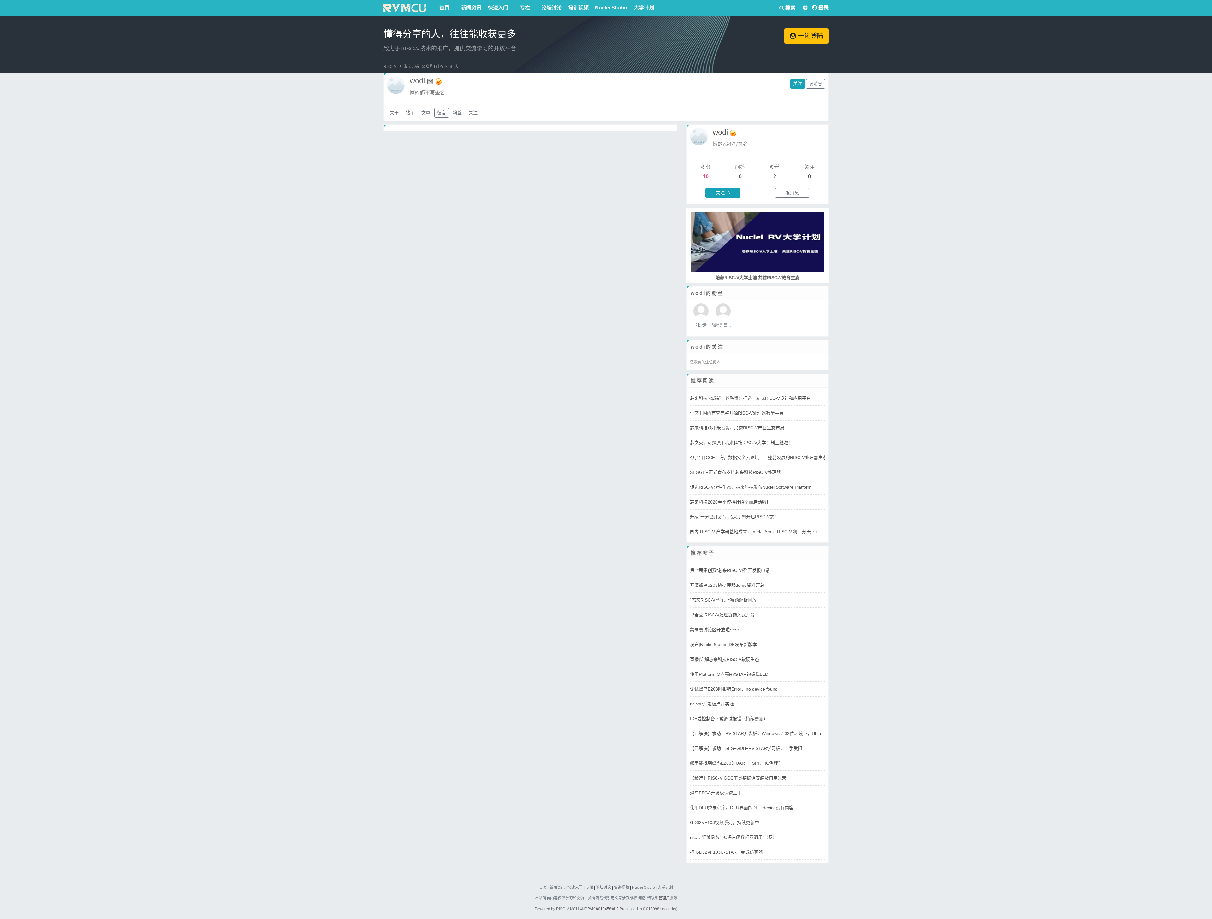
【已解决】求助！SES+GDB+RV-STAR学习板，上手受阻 (746, 748)
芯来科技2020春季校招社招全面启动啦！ (730, 501)
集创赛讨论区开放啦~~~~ (715, 629)
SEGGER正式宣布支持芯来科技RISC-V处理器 (735, 472)
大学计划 (644, 7)
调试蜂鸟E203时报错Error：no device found (734, 689)
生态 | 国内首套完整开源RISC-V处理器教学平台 (737, 412)
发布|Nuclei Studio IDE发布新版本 (723, 644)
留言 (441, 112)
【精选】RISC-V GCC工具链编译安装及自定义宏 (738, 778)
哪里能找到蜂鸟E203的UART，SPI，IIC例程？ (736, 763)
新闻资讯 (471, 7)
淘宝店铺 (411, 66)
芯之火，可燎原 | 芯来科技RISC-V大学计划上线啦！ (741, 442)
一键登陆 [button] (809, 35)
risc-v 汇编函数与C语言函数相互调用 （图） (733, 837)
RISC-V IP (392, 66)
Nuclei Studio (611, 7)
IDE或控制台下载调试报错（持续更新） (729, 718)
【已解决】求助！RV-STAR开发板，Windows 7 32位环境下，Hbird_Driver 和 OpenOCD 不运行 (784, 733)
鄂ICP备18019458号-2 (599, 909)
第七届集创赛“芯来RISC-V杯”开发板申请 (730, 570)
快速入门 (498, 7)
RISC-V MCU (567, 909)
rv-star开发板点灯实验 (712, 703)
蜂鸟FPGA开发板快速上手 (716, 792)
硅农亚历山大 (447, 66)
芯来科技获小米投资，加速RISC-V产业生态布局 (737, 427)
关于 (394, 112)
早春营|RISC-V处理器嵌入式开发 (722, 614)
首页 (444, 7)
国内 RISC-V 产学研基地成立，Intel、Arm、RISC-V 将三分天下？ (755, 531)
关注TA (723, 192)
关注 (797, 83)
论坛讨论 (552, 7)
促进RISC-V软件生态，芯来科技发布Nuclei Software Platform (750, 487)
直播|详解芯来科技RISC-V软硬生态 (724, 659)
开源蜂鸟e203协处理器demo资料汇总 (727, 585)
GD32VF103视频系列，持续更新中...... (728, 822)
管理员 (664, 898)
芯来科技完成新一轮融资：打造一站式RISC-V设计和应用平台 (750, 398)
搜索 (789, 7)
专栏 (525, 7)
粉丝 (457, 112)
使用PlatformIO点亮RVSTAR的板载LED (729, 674)
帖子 (410, 112)
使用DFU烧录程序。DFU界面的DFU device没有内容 (741, 807)
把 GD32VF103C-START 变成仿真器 (726, 852)
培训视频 (578, 7)
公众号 (427, 66)
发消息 (815, 83)
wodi (720, 132)
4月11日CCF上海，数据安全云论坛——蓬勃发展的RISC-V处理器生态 (758, 457)
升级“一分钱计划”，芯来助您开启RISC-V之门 (734, 516)
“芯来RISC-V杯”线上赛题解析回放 (723, 600)
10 (706, 176)
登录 (823, 7)
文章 (425, 112)
